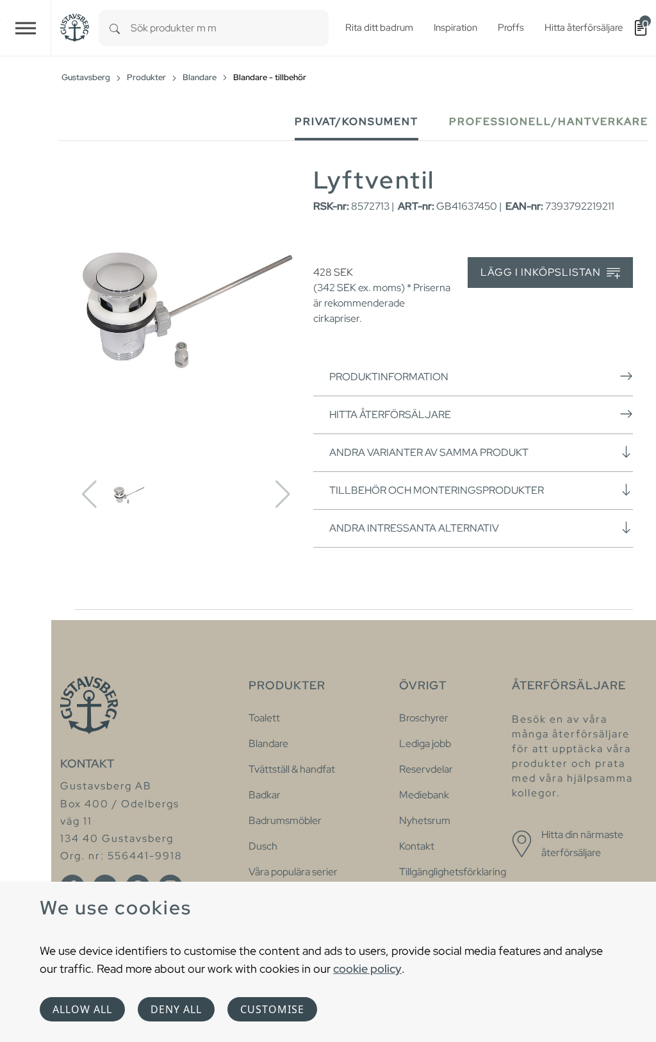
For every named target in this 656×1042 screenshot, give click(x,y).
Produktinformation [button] (388, 376)
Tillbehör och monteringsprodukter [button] (436, 490)
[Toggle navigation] (25, 28)
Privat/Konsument (356, 121)
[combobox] (230, 28)
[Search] (115, 28)
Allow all (82, 1009)
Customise (272, 1009)
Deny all (176, 1009)
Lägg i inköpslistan (541, 272)
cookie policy (367, 968)
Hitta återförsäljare (390, 414)
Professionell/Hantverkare (548, 121)
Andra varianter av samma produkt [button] (429, 452)
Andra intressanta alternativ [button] (414, 528)
